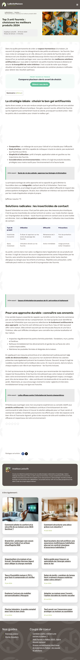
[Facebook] (22, 453)
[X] (26, 453)
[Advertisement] (40, 131)
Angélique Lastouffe (20, 469)
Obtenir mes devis (40, 84)
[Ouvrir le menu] (77, 4)
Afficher (19, 93)
